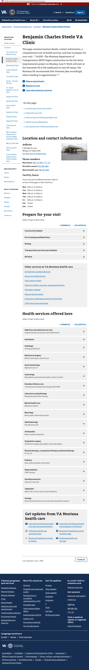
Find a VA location (74, 626)
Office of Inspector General (12, 656)
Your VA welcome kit (31, 626)
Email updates (51, 593)
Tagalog (13, 637)
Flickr (47, 607)
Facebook (49, 596)
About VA (34, 20)
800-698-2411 (72, 608)
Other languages (25, 637)
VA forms (26, 585)
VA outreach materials (31, 622)
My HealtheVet (81, 20)
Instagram (49, 600)
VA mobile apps (29, 605)
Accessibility (7, 653)
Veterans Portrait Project (11, 663)
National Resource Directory (8, 621)
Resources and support (77, 596)
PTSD (3, 599)
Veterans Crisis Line (75, 587)
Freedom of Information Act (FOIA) (39, 653)
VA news (48, 585)
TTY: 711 (71, 612)
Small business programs (11, 613)
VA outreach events (8, 616)
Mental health (6, 602)
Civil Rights (18, 653)
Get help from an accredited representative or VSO (31, 598)
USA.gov (38, 660)
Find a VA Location (50, 20)
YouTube (48, 611)
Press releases (50, 589)
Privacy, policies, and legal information (55, 656)
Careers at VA (28, 618)
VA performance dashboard (54, 660)
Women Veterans (7, 591)
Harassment (60, 653)
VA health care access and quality (33, 590)
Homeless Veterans (8, 588)
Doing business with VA (32, 615)
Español (4, 637)
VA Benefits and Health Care (13, 20)
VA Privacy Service (9, 660)
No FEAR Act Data (25, 660)
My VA (69, 20)
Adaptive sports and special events (9, 607)
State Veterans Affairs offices (31, 609)
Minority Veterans (8, 595)
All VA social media (52, 615)
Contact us (69, 12)
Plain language (31, 656)
